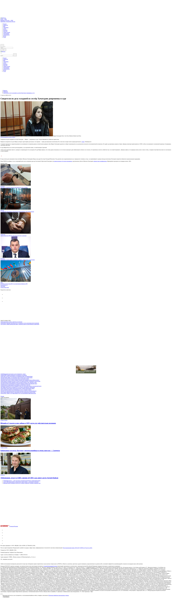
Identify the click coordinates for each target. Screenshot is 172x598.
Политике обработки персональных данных (59, 595)
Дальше (2, 396)
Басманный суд (4, 285)
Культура (3, 475)
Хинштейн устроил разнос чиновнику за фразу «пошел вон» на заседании (18, 259)
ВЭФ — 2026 (4, 19)
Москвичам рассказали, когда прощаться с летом (13, 374)
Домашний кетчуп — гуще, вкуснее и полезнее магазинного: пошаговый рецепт (21, 480)
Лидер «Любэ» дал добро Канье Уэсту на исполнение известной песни (18, 393)
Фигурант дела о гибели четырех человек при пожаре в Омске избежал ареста (20, 380)
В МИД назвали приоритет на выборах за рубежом (14, 375)
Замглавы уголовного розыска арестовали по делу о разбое (14, 187)
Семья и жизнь (4, 420)
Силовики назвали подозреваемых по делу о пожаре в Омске (16, 389)
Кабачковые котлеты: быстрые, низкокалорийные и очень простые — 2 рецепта (30, 450)
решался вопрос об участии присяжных (63, 161)
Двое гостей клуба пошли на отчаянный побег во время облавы (17, 376)
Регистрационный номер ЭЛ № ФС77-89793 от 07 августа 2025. (77, 547)
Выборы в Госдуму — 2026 (7, 20)
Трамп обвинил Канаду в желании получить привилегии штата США (18, 392)
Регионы (3, 186)
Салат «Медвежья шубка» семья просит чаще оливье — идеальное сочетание (21, 481)
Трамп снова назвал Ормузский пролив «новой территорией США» (18, 388)
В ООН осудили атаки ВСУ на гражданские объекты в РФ (14, 283)
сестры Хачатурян (5, 287)
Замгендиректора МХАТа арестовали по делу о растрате (13, 235)
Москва (2, 210)
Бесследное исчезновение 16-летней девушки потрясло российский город (19, 383)
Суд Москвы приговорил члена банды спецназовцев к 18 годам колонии (17, 211)
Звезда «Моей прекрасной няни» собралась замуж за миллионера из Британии (20, 324)
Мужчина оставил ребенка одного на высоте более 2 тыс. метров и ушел (19, 382)
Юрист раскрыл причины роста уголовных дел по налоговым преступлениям (20, 323)
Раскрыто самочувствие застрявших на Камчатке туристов (15, 384)
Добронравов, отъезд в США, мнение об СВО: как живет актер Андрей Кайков (29, 478)
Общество (3, 234)
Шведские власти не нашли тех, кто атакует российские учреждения (18, 387)
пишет (83, 141)
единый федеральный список (50, 566)
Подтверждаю (6, 596)
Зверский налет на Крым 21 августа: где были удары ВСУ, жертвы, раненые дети (21, 483)
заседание (3, 286)
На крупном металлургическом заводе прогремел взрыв (15, 378)
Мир (2, 282)
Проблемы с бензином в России (8, 21)
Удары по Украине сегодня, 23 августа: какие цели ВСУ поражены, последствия (20, 381)
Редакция (12, 526)
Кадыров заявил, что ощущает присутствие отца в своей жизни (16, 377)
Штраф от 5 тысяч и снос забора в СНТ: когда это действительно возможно (28, 423)
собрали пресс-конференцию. (100, 161)
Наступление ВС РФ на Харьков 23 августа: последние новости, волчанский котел (21, 386)
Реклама (16, 526)
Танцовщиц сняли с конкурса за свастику (11, 321)
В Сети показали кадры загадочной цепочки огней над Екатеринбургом (18, 391)
